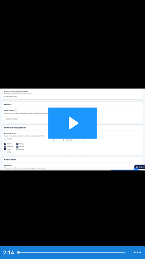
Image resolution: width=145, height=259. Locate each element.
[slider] (72, 252)
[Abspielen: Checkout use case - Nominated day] (72, 123)
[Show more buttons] (137, 252)
